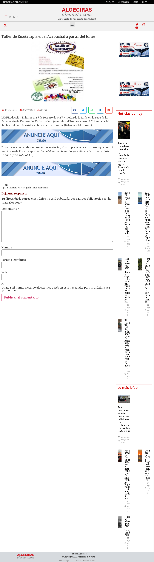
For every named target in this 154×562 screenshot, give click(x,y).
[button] (5, 25)
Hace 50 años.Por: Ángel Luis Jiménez (127, 525)
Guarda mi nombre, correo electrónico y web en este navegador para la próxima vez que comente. (56, 289)
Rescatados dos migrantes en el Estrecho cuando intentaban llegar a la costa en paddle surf (127, 474)
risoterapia (14, 187)
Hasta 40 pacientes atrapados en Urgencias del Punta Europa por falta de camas (147, 280)
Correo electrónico (14, 260)
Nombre (7, 247)
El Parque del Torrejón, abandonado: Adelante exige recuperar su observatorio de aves (127, 343)
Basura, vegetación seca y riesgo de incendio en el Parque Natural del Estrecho (127, 213)
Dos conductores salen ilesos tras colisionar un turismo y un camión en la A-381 (127, 280)
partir (6, 187)
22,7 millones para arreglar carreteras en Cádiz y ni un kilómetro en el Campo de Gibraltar (148, 216)
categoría (26, 187)
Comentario (10, 209)
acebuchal (43, 187)
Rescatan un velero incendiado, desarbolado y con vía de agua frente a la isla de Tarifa (123, 158)
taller (34, 187)
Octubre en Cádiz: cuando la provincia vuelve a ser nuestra (147, 465)
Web (4, 272)
